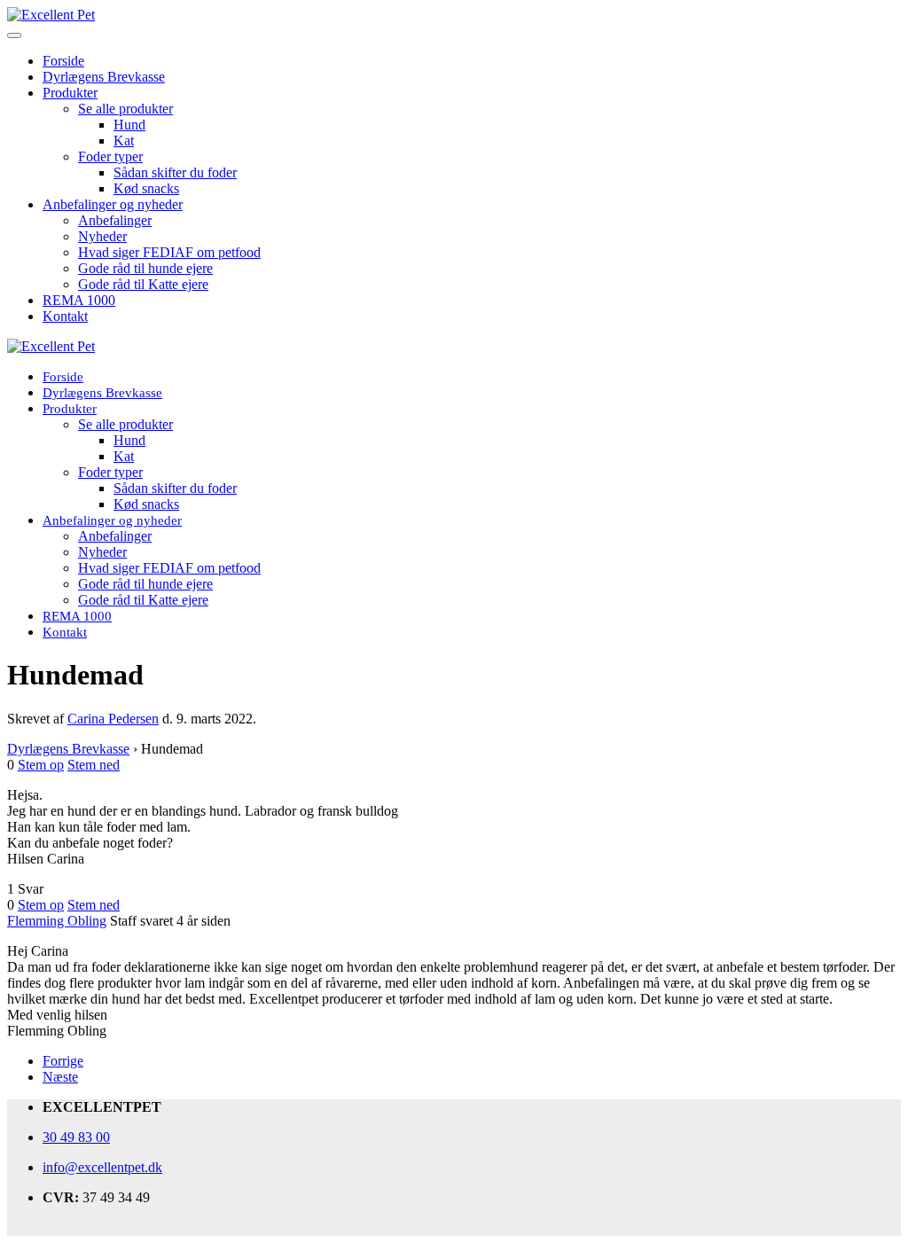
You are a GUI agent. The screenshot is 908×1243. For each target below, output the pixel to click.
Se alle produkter (125, 108)
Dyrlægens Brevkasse (104, 76)
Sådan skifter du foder (175, 172)
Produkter (70, 92)
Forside (63, 60)
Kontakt (65, 316)
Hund (129, 124)
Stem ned (93, 764)
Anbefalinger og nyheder (113, 204)
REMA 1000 (79, 300)
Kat (124, 140)
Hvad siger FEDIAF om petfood (169, 252)
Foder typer (110, 156)
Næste (60, 1076)
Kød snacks (146, 188)
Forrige (63, 1060)
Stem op (41, 764)
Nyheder (102, 236)
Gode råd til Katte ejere (143, 284)
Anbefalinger (115, 220)
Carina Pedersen (113, 718)
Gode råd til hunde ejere (145, 268)
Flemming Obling (56, 920)
